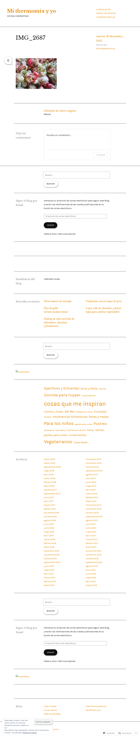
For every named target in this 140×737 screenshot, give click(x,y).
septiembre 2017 (52, 493)
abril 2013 (91, 535)
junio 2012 (91, 573)
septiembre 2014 (94, 470)
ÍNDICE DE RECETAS (106, 13)
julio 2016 (49, 524)
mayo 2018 (49, 470)
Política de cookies (30, 733)
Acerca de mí (103, 9)
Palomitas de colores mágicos (60, 112)
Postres (100, 423)
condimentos (89, 395)
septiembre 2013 (94, 516)
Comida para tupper (62, 395)
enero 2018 (49, 486)
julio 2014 (91, 478)
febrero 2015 (50, 581)
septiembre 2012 (94, 562)
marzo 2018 (49, 478)
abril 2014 (91, 489)
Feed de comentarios (96, 706)
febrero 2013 (92, 543)
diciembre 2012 (93, 551)
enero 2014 (91, 501)
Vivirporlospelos (105, 17)
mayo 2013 (91, 531)
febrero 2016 (50, 543)
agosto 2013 (92, 520)
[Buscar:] (76, 175)
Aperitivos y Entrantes (61, 388)
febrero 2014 (92, 497)
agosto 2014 (92, 474)
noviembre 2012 (94, 554)
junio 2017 (49, 497)
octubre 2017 (50, 489)
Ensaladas (100, 411)
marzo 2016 (49, 539)
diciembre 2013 (93, 505)
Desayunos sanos (84, 411)
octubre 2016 (50, 516)
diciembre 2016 (51, 512)
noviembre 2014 (94, 463)
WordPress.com (93, 710)
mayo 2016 (49, 531)
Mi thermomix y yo (31, 11)
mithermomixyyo (105, 48)
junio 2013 (91, 528)
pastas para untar (83, 424)
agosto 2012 (92, 566)
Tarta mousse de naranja (58, 301)
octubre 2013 (92, 512)
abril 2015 (49, 573)
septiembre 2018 (52, 467)
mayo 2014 (91, 486)
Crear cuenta (50, 706)
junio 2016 (49, 528)
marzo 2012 (91, 585)
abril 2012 (91, 581)
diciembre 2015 (51, 551)
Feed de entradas (52, 714)
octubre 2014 (92, 467)
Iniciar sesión (50, 710)
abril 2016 (49, 535)
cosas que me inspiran (75, 403)
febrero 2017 (50, 509)
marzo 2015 (49, 577)
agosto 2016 (50, 520)
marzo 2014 (91, 493)
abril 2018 (49, 474)
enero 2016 (49, 547)
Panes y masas (99, 417)
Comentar (100, 155)
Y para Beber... (81, 442)
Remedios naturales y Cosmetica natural (65, 430)
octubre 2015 (50, 558)
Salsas (90, 430)
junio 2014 (91, 482)
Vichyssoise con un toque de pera (104, 301)
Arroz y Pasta (89, 388)
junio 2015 (49, 566)
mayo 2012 (91, 577)
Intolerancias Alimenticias (70, 416)
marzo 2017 (49, 505)
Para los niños (59, 423)
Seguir (50, 225)
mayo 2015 (49, 570)
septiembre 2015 (52, 562)
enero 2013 (91, 547)
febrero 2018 (50, 482)
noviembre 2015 (52, 554)
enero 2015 (49, 585)
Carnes (102, 388)
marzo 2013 (91, 539)
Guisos (48, 417)
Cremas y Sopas (54, 411)
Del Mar (70, 411)
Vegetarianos (58, 441)
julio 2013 (91, 524)
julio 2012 (91, 570)
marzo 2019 (49, 463)
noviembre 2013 (94, 509)
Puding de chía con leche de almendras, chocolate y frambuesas (59, 322)
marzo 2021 (49, 459)
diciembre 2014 (93, 459)
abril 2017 (49, 501)
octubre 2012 (92, 558)
